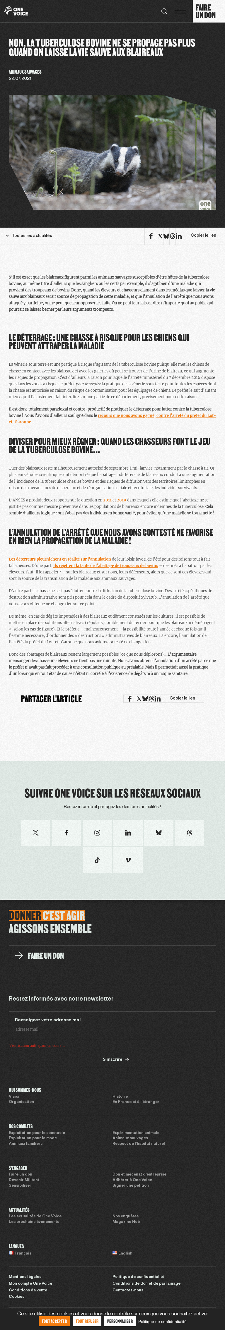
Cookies (16, 1297)
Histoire (120, 1097)
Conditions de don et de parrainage (146, 1284)
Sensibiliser (20, 1186)
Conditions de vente (28, 1290)
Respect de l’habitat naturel (138, 1144)
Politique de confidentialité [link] (162, 1321)
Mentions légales (25, 1277)
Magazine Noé (126, 1222)
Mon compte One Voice (30, 1284)
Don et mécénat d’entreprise (139, 1174)
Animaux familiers (25, 1144)
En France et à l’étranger (135, 1102)
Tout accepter (54, 1321)
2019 (121, 500)
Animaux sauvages (130, 1138)
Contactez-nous (127, 1290)
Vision (15, 1097)
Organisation (21, 1102)
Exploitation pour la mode (33, 1138)
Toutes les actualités (32, 236)
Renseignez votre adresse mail (48, 1020)
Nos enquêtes (125, 1216)
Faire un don (20, 1174)
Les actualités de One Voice (35, 1216)
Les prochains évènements (34, 1222)
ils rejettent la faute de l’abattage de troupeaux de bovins (105, 565)
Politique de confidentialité (138, 1277)
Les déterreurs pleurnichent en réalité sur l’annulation (60, 559)
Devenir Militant (24, 1180)
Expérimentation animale (135, 1133)
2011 (107, 500)
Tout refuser (87, 1321)
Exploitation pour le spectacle (37, 1133)
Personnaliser (120, 1321)
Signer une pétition (130, 1186)
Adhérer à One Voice (132, 1180)
